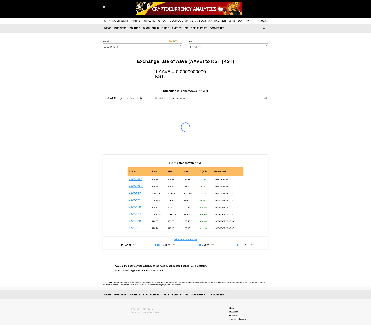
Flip (171, 41)
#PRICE (189, 21)
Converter (217, 28)
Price (165, 28)
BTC (117, 245)
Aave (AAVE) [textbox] (111, 47)
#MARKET (136, 21)
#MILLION (200, 21)
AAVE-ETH (135, 214)
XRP (239, 245)
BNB (198, 245)
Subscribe (233, 312)
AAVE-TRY (135, 193)
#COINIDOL (176, 21)
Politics (134, 28)
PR (186, 28)
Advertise (233, 315)
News (107, 28)
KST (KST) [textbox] (195, 47)
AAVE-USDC (136, 186)
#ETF (224, 21)
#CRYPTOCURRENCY (116, 21)
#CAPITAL (213, 21)
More (248, 21)
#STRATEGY (236, 21)
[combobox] (142, 47)
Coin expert (199, 28)
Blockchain (151, 28)
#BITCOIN (163, 21)
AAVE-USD (135, 221)
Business (120, 28)
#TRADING (150, 21)
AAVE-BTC (135, 200)
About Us (233, 308)
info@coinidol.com (237, 319)
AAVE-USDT (135, 179)
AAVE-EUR (135, 207)
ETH (157, 245)
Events (177, 28)
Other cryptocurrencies (185, 239)
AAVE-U (133, 228)
